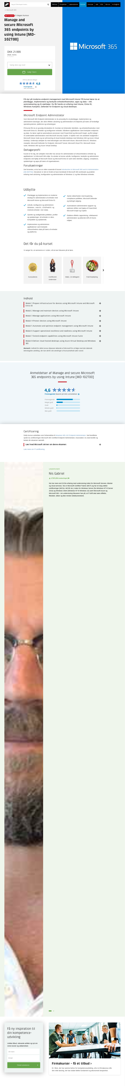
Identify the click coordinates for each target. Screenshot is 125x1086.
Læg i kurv (31, 72)
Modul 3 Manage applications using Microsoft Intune (48, 316)
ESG (101, 4)
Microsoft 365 (11, 10)
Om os (107, 4)
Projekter (63, 4)
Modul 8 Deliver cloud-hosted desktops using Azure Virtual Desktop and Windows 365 (61, 342)
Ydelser (54, 4)
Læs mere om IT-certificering (34, 449)
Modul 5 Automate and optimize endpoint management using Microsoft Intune (59, 326)
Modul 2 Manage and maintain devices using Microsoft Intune (52, 311)
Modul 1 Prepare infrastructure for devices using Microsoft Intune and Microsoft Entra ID (60, 304)
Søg (48, 4)
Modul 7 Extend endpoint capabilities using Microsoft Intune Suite (54, 336)
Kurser (82, 4)
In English (115, 4)
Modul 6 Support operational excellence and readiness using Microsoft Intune (59, 331)
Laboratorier (73, 4)
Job (97, 4)
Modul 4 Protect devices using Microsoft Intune (46, 321)
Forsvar (90, 4)
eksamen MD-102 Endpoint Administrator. (71, 435)
